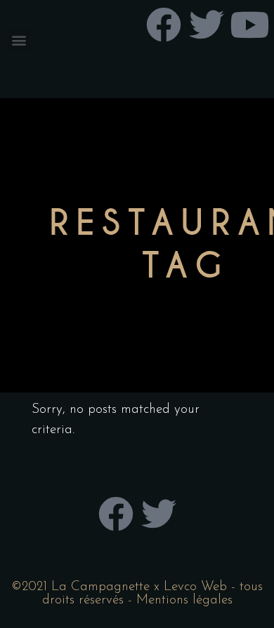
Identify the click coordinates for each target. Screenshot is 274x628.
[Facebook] (115, 513)
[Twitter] (158, 513)
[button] (18, 39)
